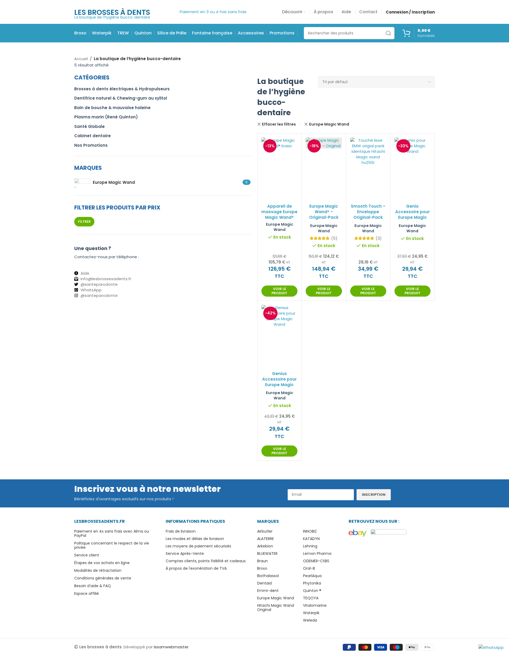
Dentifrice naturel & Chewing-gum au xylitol (120, 98)
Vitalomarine (315, 605)
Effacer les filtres (279, 124)
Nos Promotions (91, 145)
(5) (334, 238)
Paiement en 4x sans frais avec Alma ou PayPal (111, 533)
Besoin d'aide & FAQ (92, 585)
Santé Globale (89, 126)
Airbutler (265, 531)
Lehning (310, 546)
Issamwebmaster (171, 647)
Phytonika (312, 583)
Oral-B (309, 568)
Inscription (373, 494)
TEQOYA (310, 598)
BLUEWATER (267, 553)
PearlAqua (312, 575)
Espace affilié (86, 593)
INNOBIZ (310, 531)
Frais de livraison (181, 531)
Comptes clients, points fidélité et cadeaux (206, 561)
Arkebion (265, 546)
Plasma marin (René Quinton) (106, 117)
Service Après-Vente (185, 553)
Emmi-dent (268, 590)
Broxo (262, 568)
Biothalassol (268, 575)
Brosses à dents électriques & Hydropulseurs (122, 89)
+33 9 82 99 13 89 (91, 262)
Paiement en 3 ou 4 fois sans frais (213, 6)
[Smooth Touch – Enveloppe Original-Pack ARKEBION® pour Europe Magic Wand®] (368, 151)
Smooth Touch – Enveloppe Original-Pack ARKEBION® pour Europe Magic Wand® (368, 220)
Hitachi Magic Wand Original (275, 607)
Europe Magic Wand (329, 124)
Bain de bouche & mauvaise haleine (112, 107)
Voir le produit (279, 291)
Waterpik (311, 612)
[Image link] (358, 532)
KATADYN (311, 538)
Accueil (81, 58)
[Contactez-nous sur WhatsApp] (491, 647)
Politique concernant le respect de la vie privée (111, 545)
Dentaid (264, 583)
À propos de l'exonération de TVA (196, 568)
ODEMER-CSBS (316, 561)
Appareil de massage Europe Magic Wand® (279, 211)
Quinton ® (312, 590)
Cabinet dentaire (92, 136)
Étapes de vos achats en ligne (102, 562)
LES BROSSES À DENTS (112, 12)
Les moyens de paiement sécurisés (198, 546)
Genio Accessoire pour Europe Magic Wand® (412, 214)
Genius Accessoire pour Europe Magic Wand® (279, 382)
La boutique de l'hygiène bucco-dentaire (112, 17)
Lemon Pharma (317, 553)
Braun (262, 561)
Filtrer (84, 221)
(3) (379, 238)
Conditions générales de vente (102, 578)
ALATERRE (265, 538)
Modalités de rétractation (97, 570)
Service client (86, 555)
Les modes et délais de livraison (195, 538)
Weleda (310, 620)
